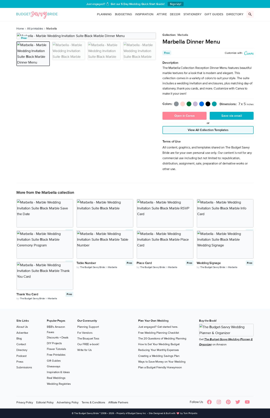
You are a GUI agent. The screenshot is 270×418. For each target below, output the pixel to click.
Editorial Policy (45, 402)
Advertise (22, 332)
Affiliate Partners (118, 402)
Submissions (24, 367)
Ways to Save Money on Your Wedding (161, 361)
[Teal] (214, 104)
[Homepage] (37, 14)
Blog (19, 338)
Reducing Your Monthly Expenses (158, 350)
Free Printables (56, 354)
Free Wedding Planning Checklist (158, 332)
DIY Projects (54, 343)
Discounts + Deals (57, 337)
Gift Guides (214, 14)
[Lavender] (195, 104)
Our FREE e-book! (88, 344)
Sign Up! (175, 4)
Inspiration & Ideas (58, 372)
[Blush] (182, 104)
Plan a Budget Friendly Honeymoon (160, 367)
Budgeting (123, 14)
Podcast (21, 356)
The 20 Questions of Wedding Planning (162, 338)
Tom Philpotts (190, 413)
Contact (21, 344)
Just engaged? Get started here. (158, 327)
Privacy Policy (24, 402)
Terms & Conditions (93, 402)
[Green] (189, 104)
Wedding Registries (59, 384)
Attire (162, 14)
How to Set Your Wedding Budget (158, 344)
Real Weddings (56, 378)
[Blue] (201, 104)
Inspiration (144, 14)
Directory (234, 14)
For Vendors (85, 332)
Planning (104, 14)
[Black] (208, 104)
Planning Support (88, 327)
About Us (22, 327)
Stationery (192, 14)
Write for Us (84, 350)
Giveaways (53, 366)
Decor (175, 14)
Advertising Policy (67, 402)
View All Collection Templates (208, 130)
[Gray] (176, 104)
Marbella (182, 35)
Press (19, 361)
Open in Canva (184, 116)
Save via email (231, 116)
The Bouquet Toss (88, 338)
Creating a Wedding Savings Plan (158, 356)
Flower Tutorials (56, 349)
